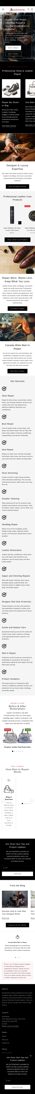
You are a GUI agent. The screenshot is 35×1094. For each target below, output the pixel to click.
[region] (17, 944)
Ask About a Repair (17, 309)
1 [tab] (12, 751)
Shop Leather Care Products (17, 240)
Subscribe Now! (17, 1087)
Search (4, 1036)
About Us (5, 1040)
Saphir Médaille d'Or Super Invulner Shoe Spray (12, 229)
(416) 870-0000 (12, 1026)
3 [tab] (16, 751)
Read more (5, 918)
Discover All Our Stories (17, 925)
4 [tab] (18, 751)
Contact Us (5, 1043)
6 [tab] (22, 751)
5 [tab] (20, 751)
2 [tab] (14, 751)
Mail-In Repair (13, 54)
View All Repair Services (17, 186)
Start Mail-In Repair (17, 371)
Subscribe (17, 874)
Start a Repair (13, 48)
